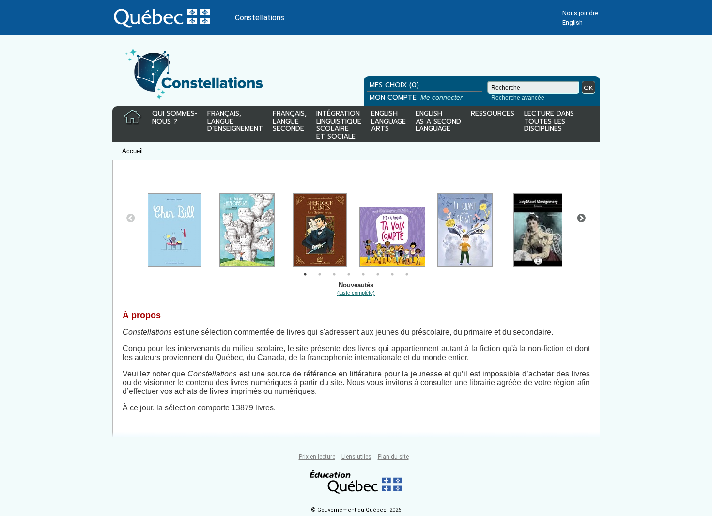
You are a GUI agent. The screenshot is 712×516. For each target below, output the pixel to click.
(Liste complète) (356, 293)
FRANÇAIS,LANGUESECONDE (290, 122)
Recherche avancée (517, 97)
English (572, 22)
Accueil (132, 151)
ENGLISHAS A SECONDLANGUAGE (438, 122)
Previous (131, 218)
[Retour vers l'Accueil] (132, 117)
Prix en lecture (317, 456)
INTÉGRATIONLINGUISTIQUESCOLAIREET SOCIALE (338, 123)
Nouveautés (356, 288)
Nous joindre (580, 12)
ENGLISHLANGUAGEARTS (388, 122)
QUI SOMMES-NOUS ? (175, 118)
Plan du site (393, 456)
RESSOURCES (492, 114)
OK (588, 87)
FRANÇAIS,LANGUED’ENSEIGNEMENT (235, 122)
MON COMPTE (417, 98)
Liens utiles (356, 456)
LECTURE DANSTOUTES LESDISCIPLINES (549, 122)
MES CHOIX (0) (394, 85)
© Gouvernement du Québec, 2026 (356, 510)
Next (581, 218)
